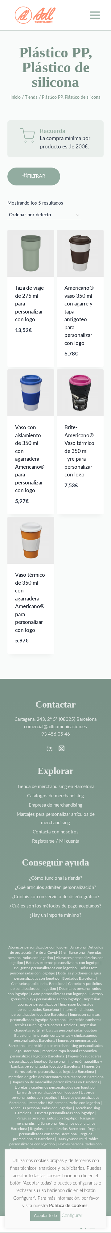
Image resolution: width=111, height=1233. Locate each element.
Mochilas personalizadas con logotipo (41, 1108)
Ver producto (28, 363)
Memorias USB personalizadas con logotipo (64, 1103)
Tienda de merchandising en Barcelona (55, 786)
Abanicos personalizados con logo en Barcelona (47, 947)
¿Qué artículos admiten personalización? (55, 887)
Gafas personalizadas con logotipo (58, 994)
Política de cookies (68, 1205)
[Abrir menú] (95, 15)
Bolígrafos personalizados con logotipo (45, 968)
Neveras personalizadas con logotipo (64, 1113)
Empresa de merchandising (55, 805)
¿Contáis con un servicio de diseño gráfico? (56, 897)
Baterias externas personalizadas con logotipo (63, 963)
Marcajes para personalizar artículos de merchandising (56, 818)
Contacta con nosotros (56, 832)
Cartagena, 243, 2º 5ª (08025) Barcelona (55, 719)
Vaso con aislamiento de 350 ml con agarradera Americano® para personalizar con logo (29, 459)
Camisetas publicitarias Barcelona (38, 984)
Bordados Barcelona (78, 978)
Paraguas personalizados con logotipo (46, 1118)
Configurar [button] (72, 1215)
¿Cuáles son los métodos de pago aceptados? (55, 906)
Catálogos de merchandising (55, 796)
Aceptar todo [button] (45, 1216)
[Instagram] (61, 748)
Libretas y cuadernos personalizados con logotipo (55, 1087)
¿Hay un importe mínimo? (55, 915)
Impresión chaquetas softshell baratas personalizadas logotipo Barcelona (55, 1030)
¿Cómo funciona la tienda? (55, 878)
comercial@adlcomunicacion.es (55, 726)
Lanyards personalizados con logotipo (47, 1092)
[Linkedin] (50, 748)
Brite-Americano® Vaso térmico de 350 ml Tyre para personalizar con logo (79, 451)
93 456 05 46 (55, 734)
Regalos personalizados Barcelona (57, 1129)
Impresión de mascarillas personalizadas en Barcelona (56, 1082)
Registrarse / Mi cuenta (55, 841)
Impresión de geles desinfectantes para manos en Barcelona (55, 1077)
